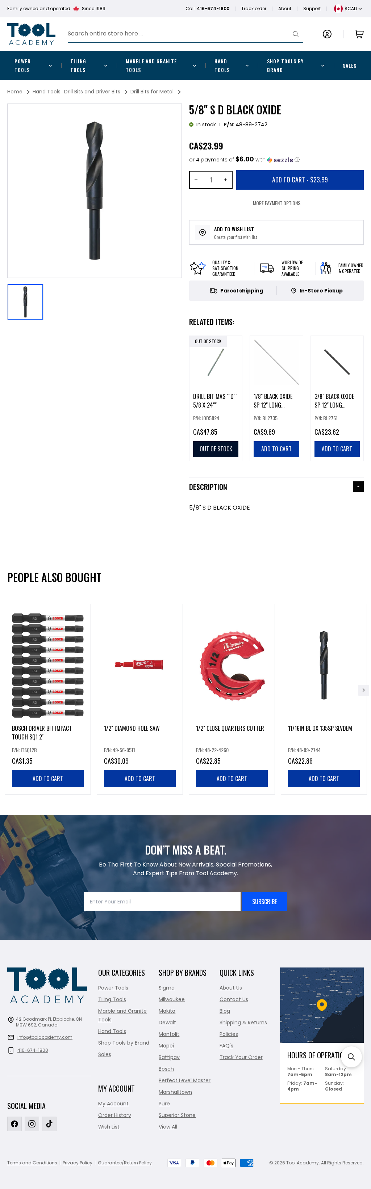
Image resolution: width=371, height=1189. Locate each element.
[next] (363, 690)
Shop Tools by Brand (285, 65)
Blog (225, 1011)
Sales (350, 65)
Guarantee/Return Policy (125, 1163)
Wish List (109, 1126)
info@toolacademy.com (44, 1037)
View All (168, 1126)
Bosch (166, 1068)
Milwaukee (172, 999)
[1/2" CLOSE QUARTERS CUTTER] (232, 699)
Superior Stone (177, 1115)
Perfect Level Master (184, 1080)
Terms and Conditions (32, 1163)
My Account (113, 1103)
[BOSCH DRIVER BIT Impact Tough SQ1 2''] (48, 699)
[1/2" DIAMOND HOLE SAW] (140, 699)
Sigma (167, 987)
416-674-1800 (32, 1050)
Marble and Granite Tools (151, 65)
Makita (167, 1011)
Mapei (166, 1045)
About (284, 8)
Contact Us (234, 999)
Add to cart (48, 778)
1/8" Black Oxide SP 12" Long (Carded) (273, 405)
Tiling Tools (78, 65)
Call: (207, 8)
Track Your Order (241, 1057)
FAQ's (226, 1045)
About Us (231, 987)
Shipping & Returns (243, 1022)
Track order (253, 8)
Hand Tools (222, 65)
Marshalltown (175, 1092)
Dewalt (167, 1022)
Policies (229, 1034)
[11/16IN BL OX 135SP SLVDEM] (324, 699)
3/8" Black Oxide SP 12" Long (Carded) (334, 405)
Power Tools (22, 65)
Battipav (169, 1057)
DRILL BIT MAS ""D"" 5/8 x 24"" (215, 400)
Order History (114, 1115)
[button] (244, 160)
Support (312, 8)
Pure (164, 1103)
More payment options (276, 203)
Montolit (169, 1034)
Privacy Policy (77, 1163)
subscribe (264, 901)
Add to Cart (300, 179)
